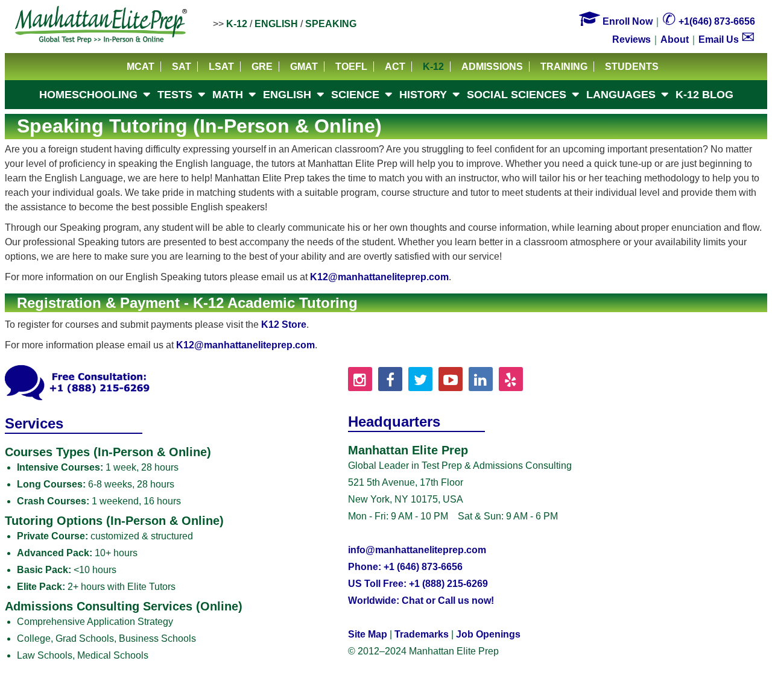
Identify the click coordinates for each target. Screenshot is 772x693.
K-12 (236, 24)
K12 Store (283, 324)
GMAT (304, 66)
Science (355, 94)
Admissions (492, 66)
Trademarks (421, 634)
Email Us (726, 39)
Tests (174, 94)
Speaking (330, 24)
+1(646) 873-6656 (708, 21)
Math (227, 94)
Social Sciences (516, 94)
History (423, 94)
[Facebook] (390, 379)
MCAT (140, 66)
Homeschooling (88, 94)
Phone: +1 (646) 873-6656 (405, 567)
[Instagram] (360, 379)
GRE (262, 66)
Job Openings (488, 634)
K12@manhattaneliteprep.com (379, 277)
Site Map (367, 634)
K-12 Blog (704, 94)
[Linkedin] (481, 379)
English (276, 24)
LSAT (221, 66)
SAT (181, 66)
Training (563, 66)
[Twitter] (420, 379)
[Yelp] (511, 379)
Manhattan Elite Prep (101, 25)
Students (632, 66)
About (674, 39)
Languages (621, 94)
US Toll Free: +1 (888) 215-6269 (418, 584)
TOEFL (351, 66)
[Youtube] (450, 379)
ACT (395, 66)
